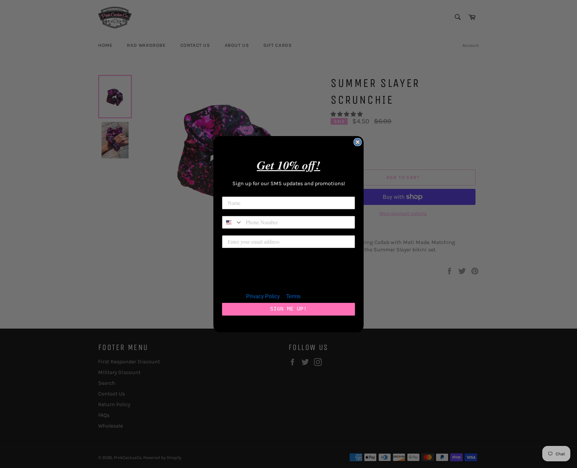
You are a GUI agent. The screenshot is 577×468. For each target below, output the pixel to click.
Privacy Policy (263, 296)
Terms (293, 296)
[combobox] (232, 222)
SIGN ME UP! (288, 309)
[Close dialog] (357, 142)
